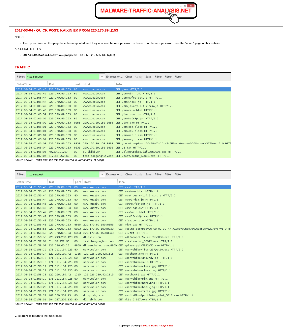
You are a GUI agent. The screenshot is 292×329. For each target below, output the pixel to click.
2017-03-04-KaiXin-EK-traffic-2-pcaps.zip (50, 55)
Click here (21, 315)
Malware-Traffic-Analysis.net (156, 325)
